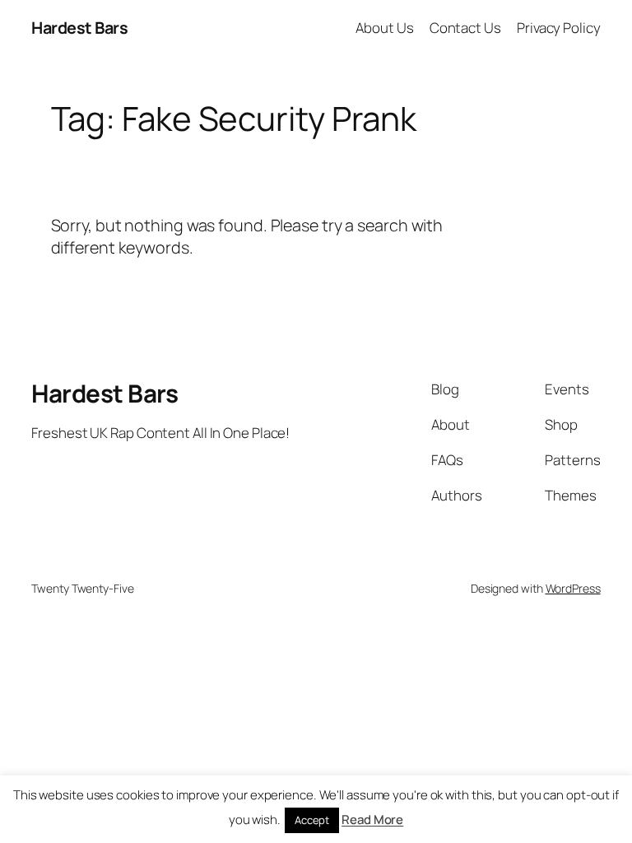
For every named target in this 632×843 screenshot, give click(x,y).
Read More (372, 819)
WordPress (573, 588)
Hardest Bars (79, 27)
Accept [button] (312, 820)
